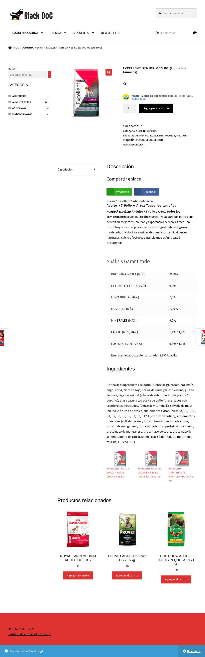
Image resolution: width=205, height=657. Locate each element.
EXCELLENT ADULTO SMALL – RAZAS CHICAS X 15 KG (118, 472)
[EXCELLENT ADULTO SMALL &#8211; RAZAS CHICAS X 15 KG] (120, 458)
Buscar (12, 68)
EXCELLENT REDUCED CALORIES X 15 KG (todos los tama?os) (150, 472)
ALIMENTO (142, 135)
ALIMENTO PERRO (32, 47)
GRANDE (170, 135)
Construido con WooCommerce (29, 634)
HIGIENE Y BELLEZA (22, 113)
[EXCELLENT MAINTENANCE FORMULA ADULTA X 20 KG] (182, 458)
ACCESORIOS (19, 95)
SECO (149, 140)
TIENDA (55, 33)
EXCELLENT (157, 135)
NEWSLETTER (110, 33)
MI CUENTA (81, 33)
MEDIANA (181, 135)
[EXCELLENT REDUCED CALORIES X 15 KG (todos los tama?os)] (151, 458)
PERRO (140, 140)
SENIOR (158, 140)
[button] (109, 72)
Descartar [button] (193, 651)
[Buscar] (49, 74)
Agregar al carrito (156, 108)
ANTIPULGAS (19, 107)
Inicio (16, 47)
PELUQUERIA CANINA (23, 33)
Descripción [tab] (65, 169)
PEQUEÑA (129, 140)
